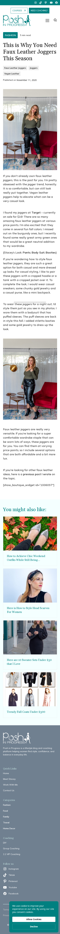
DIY (4, 842)
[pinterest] (46, 2)
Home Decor (9, 828)
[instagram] (35, 2)
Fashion (7, 805)
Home (6, 773)
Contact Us (8, 790)
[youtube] (51, 2)
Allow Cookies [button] (33, 919)
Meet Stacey (9, 779)
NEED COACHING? (39, 10)
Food (5, 810)
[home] (18, 20)
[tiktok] (40, 2)
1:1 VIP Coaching (11, 854)
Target (36, 212)
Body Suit (38, 252)
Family (6, 816)
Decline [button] (34, 926)
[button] (47, 20)
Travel (6, 822)
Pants (26, 252)
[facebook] (56, 2)
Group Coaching (11, 848)
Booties (51, 252)
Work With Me (10, 784)
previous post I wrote (37, 474)
